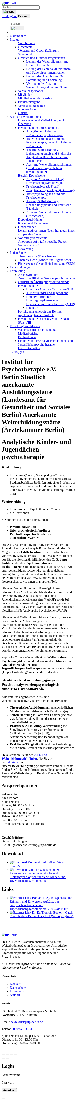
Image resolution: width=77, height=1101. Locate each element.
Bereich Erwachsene (31, 175)
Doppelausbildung (30, 219)
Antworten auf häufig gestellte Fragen (42, 241)
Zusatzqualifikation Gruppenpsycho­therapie (46, 278)
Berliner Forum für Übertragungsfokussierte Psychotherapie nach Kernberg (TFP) (50, 300)
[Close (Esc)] (3, 1054)
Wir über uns (26, 43)
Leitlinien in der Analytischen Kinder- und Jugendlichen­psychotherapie (45, 342)
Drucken (23, 16)
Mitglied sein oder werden (35, 98)
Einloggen (9, 16)
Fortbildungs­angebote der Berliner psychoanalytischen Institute (40, 313)
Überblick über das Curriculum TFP (49, 289)
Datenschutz (18, 987)
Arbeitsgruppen (28, 274)
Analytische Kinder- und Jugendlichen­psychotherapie (44, 133)
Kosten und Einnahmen (33, 223)
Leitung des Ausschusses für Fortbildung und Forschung (44, 78)
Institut (14, 39)
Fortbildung (17, 271)
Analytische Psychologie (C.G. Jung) (50, 190)
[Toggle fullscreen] (11, 1054)
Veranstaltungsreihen (31, 105)
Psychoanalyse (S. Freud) (42, 186)
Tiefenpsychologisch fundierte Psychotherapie (45, 195)
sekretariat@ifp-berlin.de (27, 1022)
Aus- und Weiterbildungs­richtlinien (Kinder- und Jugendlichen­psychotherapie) (49, 168)
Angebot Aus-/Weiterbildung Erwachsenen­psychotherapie (45, 181)
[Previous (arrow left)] (3, 1058)
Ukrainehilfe (18, 36)
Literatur (31, 307)
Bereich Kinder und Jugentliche (38, 127)
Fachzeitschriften (29, 348)
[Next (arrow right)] (7, 1058)
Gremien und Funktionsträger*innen (41, 58)
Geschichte (25, 47)
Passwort (7, 1082)
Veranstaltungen (20, 267)
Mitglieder (24, 94)
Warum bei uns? (28, 245)
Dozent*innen (27, 227)
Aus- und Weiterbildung (25, 116)
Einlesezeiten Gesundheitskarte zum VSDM (46, 263)
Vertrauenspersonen (31, 91)
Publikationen (27, 337)
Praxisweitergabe (29, 102)
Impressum (17, 991)
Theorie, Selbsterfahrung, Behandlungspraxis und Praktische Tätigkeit (48, 204)
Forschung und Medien (25, 326)
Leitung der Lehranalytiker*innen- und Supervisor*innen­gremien (48, 70)
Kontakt (15, 984)
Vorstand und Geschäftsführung (38, 50)
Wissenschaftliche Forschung (37, 329)
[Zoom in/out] (15, 1054)
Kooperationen (27, 109)
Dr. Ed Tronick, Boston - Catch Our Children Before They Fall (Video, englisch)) (42, 914)
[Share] (7, 1054)
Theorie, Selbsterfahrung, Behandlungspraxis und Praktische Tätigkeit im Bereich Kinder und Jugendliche (48, 155)
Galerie (23, 113)
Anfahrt (15, 995)
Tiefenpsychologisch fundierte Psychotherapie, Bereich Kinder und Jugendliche (49, 142)
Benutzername (11, 1075)
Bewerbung (25, 249)
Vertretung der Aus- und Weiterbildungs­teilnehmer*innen (47, 85)
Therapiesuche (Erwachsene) (37, 256)
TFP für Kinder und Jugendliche (47, 293)
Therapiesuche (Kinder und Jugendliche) (44, 260)
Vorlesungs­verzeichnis (32, 238)
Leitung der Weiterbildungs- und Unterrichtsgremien (47, 63)
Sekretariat (25, 54)
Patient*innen (19, 252)
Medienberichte (28, 333)
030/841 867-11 (23, 1029)
